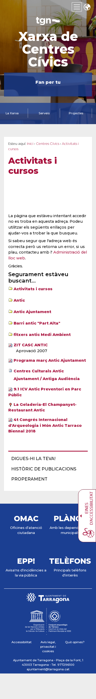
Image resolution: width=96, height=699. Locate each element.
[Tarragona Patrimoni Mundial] (48, 632)
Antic (19, 300)
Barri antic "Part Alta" (37, 323)
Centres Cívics (47, 144)
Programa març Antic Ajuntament (50, 360)
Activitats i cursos (33, 289)
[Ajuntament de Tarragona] (48, 22)
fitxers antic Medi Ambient (42, 334)
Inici (30, 144)
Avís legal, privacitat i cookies (48, 646)
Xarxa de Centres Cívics (48, 49)
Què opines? (75, 642)
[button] (87, 7)
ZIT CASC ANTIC (31, 345)
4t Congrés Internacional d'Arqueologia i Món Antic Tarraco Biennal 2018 (45, 425)
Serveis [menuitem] (44, 113)
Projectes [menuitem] (76, 113)
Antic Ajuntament (32, 311)
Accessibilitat (21, 642)
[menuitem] (46, 459)
